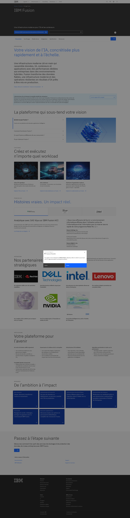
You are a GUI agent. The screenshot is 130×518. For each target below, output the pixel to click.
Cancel (45, 265)
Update (67, 265)
